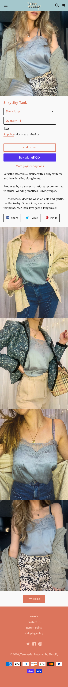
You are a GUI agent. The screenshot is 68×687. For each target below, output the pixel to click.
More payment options (30, 166)
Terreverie (26, 654)
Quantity (11, 120)
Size (8, 111)
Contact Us (34, 622)
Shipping (8, 134)
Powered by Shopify (46, 654)
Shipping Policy (34, 633)
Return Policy (34, 627)
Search (34, 616)
